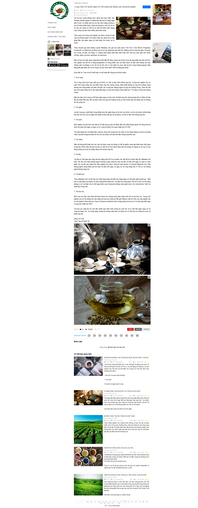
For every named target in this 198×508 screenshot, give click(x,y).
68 (99, 502)
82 (101, 503)
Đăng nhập (103, 347)
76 (128, 502)
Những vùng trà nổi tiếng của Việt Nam (119, 416)
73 (117, 502)
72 (113, 502)
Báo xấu (146, 329)
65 (87, 502)
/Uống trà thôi (55, 59)
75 (125, 502)
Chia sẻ (85, 3)
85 (112, 503)
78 (136, 502)
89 (119, 503)
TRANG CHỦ (52, 23)
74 (121, 502)
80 (143, 502)
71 (110, 502)
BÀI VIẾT (94, 13)
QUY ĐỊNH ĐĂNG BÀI (55, 32)
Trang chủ (77, 3)
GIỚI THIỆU (52, 27)
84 (108, 503)
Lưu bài (138, 329)
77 (132, 502)
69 (102, 502)
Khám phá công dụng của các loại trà (118, 448)
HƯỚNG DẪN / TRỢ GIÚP (57, 37)
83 (105, 503)
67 (95, 502)
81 (147, 502)
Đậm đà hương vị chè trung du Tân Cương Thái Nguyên (125, 475)
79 (139, 502)
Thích (130, 329)
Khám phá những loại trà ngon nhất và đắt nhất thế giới (126, 358)
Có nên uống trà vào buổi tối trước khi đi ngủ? (122, 391)
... (84, 502)
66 (91, 502)
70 (106, 502)
